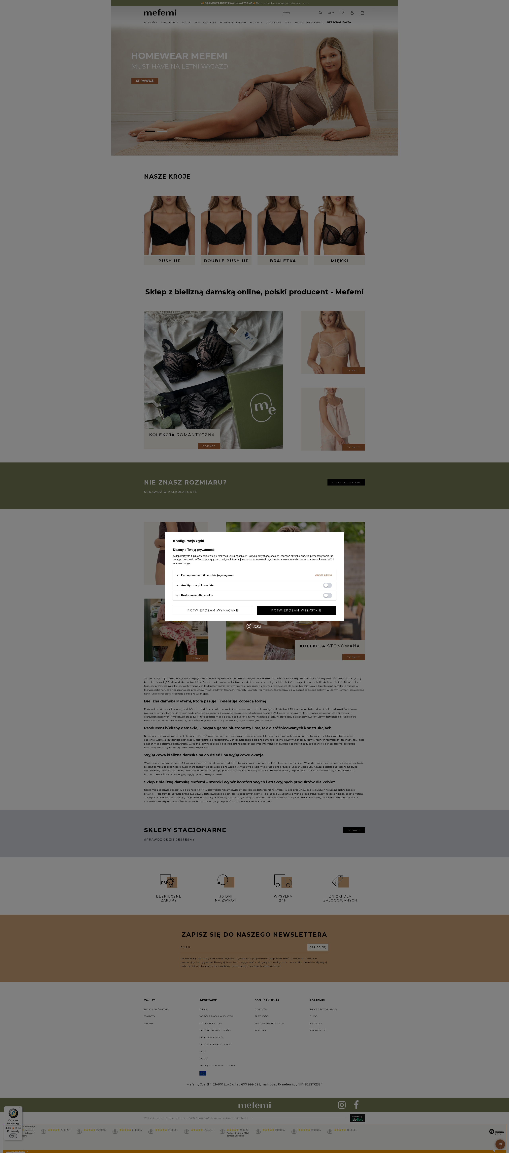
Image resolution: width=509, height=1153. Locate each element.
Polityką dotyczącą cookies (263, 555)
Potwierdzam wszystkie (296, 610)
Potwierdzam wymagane (212, 610)
